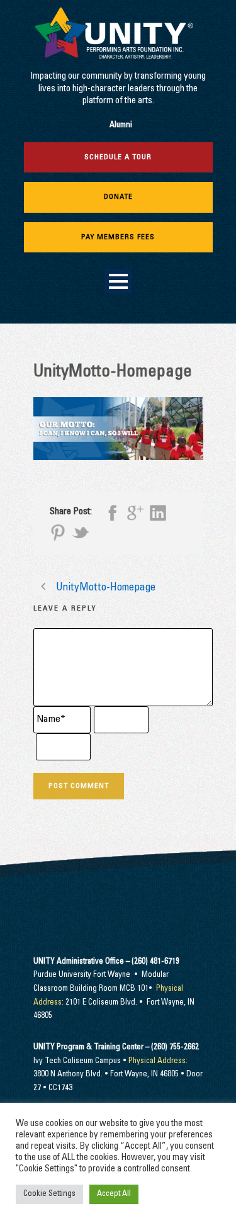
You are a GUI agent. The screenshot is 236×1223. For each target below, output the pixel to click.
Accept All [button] (114, 1194)
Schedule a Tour (118, 157)
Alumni (121, 125)
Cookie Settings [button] (49, 1194)
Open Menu (118, 281)
